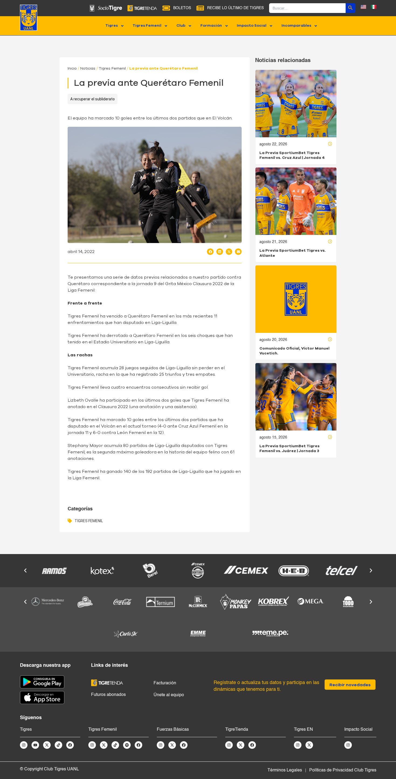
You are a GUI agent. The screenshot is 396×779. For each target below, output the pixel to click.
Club (180, 26)
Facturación (165, 683)
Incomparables (296, 26)
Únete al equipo (169, 695)
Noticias (87, 68)
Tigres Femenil (147, 26)
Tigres (111, 26)
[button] (210, 251)
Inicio (72, 68)
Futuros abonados (108, 695)
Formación (211, 26)
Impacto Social (251, 26)
